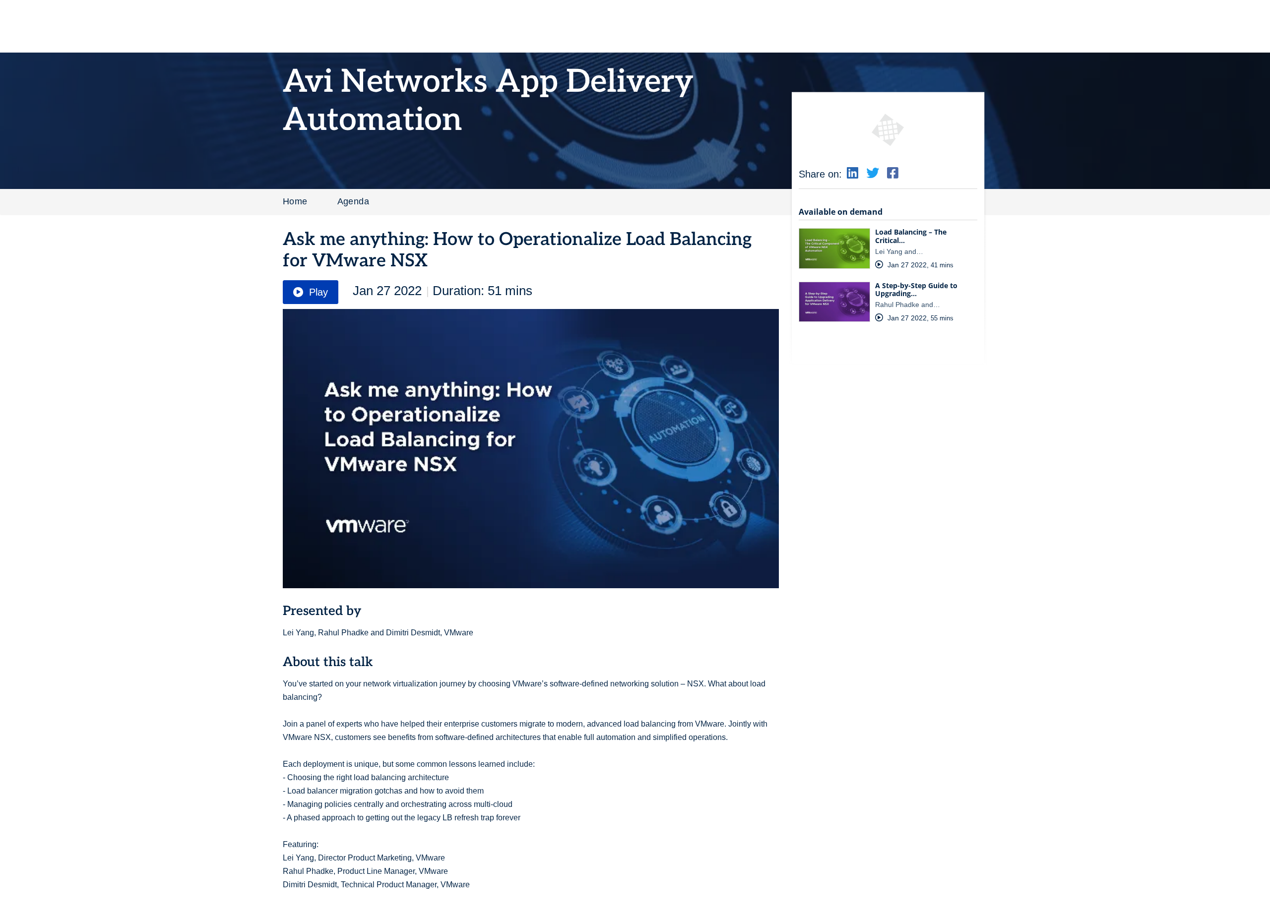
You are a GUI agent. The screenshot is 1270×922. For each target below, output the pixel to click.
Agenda (353, 201)
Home (295, 201)
